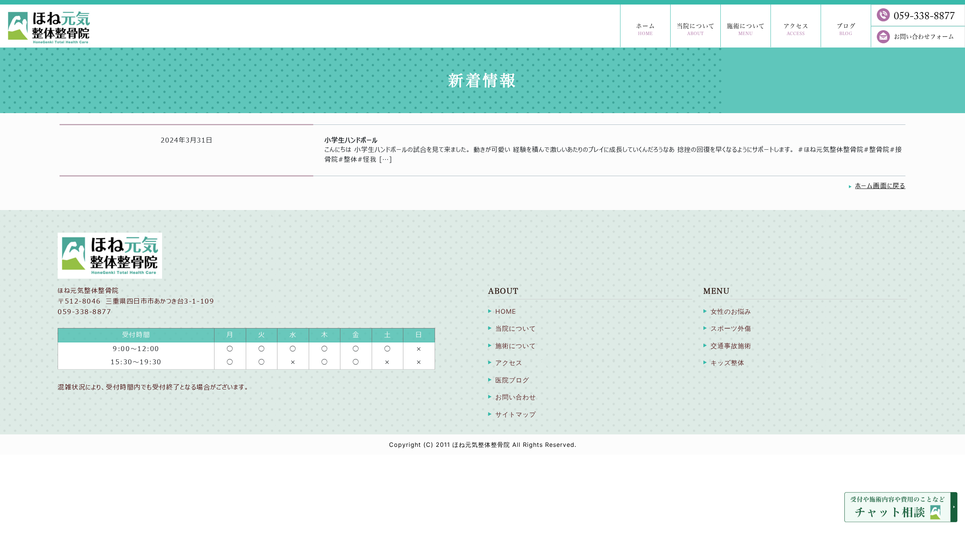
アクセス (796, 29)
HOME (505, 311)
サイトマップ (515, 414)
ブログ (846, 29)
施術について (746, 29)
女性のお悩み (731, 311)
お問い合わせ (515, 397)
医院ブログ (512, 380)
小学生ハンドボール (351, 140)
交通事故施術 (731, 346)
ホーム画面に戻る (880, 186)
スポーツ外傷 (731, 328)
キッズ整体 (727, 363)
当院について (696, 29)
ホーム (645, 29)
